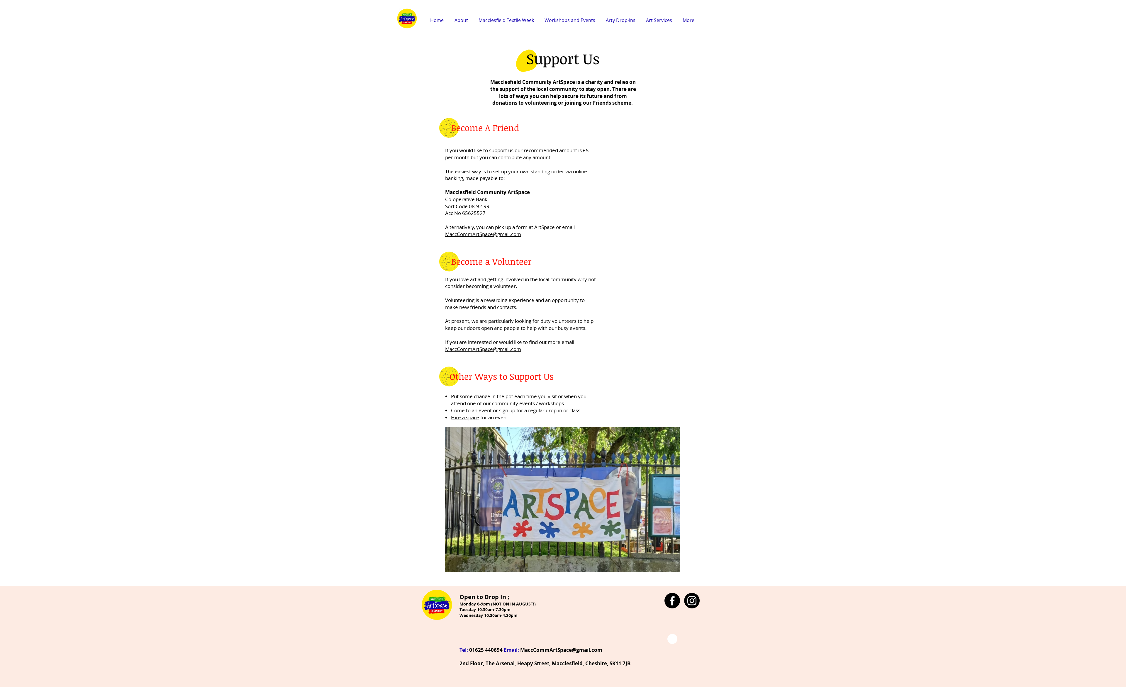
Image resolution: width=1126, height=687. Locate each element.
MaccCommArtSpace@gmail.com (483, 234)
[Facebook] (672, 600)
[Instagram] (692, 600)
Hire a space (465, 417)
